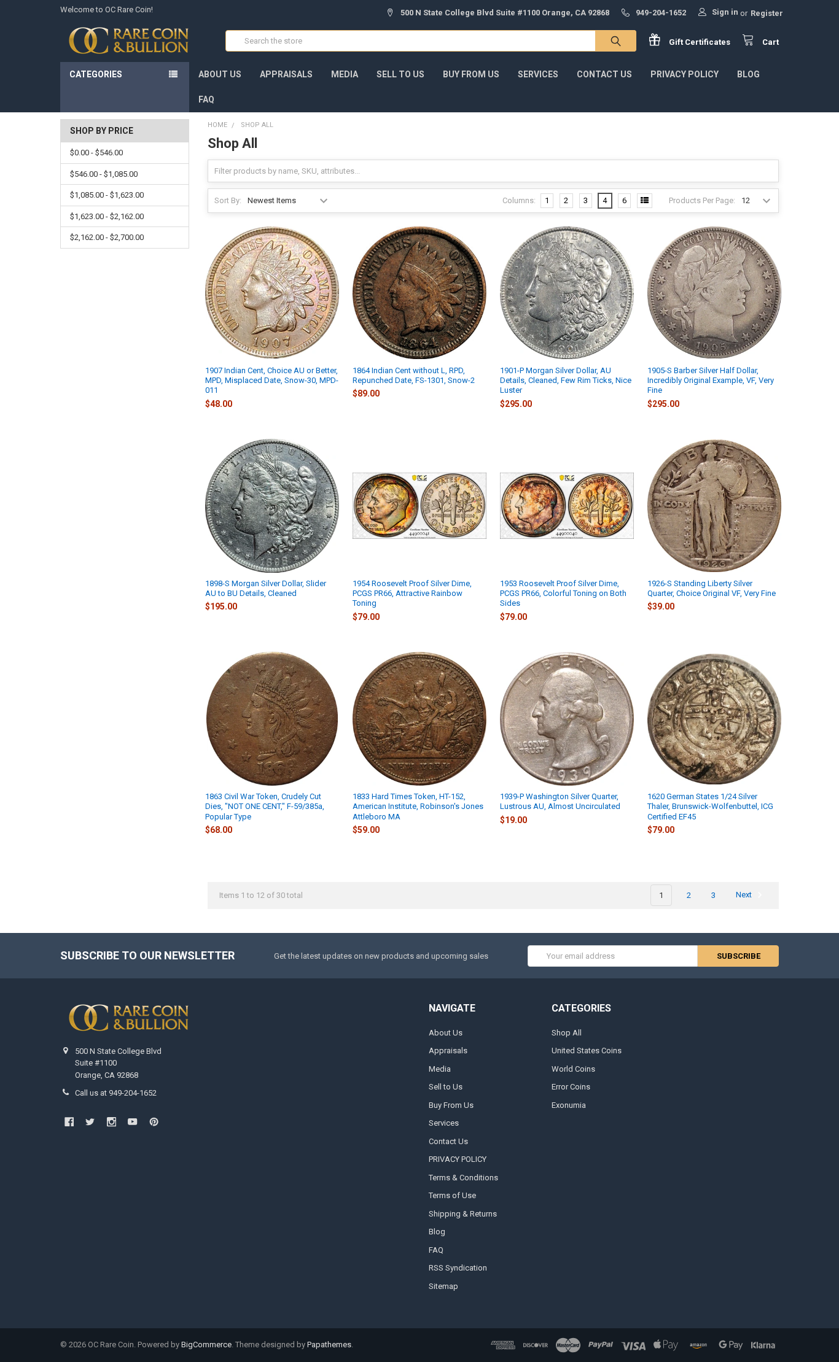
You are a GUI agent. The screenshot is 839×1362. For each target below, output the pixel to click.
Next (745, 895)
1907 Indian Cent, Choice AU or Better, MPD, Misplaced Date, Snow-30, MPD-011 (271, 380)
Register (767, 13)
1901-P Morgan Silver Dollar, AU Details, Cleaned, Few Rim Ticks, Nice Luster (565, 380)
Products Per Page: (702, 200)
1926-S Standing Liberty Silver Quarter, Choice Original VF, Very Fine (711, 588)
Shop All (567, 1032)
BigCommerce (206, 1344)
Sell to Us (400, 74)
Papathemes (329, 1344)
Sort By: (227, 200)
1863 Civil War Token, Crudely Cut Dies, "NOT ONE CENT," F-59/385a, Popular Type (264, 806)
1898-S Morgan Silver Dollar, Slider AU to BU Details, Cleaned (265, 588)
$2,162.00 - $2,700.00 (107, 237)
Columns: (519, 200)
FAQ (206, 99)
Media (344, 74)
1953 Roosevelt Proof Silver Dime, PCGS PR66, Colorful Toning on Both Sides (563, 593)
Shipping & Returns (463, 1213)
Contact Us (604, 74)
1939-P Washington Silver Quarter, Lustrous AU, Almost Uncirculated (560, 801)
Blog (748, 74)
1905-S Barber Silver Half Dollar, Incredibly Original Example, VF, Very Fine (710, 380)
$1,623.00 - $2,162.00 (107, 216)
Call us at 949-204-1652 (116, 1092)
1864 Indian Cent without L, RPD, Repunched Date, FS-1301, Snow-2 (414, 375)
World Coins (573, 1069)
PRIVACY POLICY (684, 74)
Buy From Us (471, 74)
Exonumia (569, 1105)
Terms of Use (452, 1195)
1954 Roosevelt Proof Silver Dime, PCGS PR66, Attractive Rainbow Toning (412, 593)
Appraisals (286, 74)
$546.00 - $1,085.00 (104, 174)
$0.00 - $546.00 (96, 152)
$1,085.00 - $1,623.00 (107, 194)
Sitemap (443, 1286)
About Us (219, 74)
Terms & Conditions (463, 1177)
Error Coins (571, 1086)
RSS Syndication (458, 1267)
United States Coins (587, 1050)
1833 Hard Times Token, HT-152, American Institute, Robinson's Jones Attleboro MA (418, 806)
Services (538, 74)
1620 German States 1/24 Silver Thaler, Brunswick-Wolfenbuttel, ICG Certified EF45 (710, 806)
